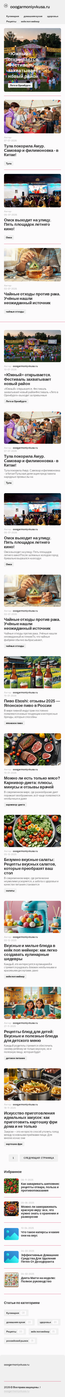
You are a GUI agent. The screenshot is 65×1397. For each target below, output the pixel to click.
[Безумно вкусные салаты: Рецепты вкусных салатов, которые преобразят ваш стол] (32, 831)
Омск (9, 237)
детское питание (15, 1058)
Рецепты (11, 21)
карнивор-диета (15, 804)
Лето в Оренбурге (20, 85)
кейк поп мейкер (30, 21)
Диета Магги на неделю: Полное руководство (38, 1280)
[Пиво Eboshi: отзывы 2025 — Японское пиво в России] (32, 672)
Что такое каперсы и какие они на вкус (40, 1234)
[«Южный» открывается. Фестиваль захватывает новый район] (32, 60)
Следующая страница (39, 1158)
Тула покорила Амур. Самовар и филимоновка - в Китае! (31, 150)
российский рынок (20, 1340)
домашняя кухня (33, 16)
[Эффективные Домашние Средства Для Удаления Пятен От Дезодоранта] (11, 1257)
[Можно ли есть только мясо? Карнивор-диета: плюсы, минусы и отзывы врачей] (32, 749)
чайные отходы (15, 311)
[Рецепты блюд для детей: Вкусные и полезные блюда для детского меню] (32, 1003)
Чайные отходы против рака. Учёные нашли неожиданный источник (32, 298)
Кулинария (12, 16)
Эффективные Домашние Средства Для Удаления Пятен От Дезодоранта (39, 1258)
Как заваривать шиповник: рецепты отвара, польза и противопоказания (40, 1187)
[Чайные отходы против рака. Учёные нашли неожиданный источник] (32, 264)
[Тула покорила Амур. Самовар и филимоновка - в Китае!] (32, 116)
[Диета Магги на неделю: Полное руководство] (11, 1279)
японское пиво (14, 723)
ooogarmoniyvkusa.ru (16, 1391)
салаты (10, 890)
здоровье (52, 16)
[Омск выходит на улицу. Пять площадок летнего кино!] (32, 190)
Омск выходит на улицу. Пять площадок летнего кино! (27, 224)
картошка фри (14, 1143)
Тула (8, 163)
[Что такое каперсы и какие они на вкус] (11, 1234)
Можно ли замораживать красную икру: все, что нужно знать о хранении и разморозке (39, 1211)
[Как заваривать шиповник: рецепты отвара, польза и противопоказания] (11, 1185)
